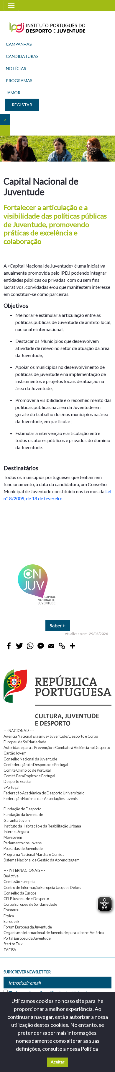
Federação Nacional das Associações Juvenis (41, 798)
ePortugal (11, 787)
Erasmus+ (12, 910)
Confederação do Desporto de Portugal (36, 764)
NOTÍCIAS (16, 68)
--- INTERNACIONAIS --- (24, 870)
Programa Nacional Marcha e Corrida (34, 854)
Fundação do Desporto (22, 809)
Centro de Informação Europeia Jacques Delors (42, 887)
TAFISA (10, 949)
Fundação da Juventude (23, 814)
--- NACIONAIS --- (19, 730)
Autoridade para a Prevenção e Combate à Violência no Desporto (57, 747)
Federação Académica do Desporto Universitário (44, 793)
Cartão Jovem (15, 753)
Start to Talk (13, 943)
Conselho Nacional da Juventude (30, 759)
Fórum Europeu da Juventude (28, 927)
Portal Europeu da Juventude (27, 938)
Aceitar (57, 1061)
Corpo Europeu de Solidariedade (30, 904)
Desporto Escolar (18, 781)
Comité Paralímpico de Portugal (29, 775)
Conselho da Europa (20, 893)
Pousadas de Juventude (23, 848)
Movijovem (13, 837)
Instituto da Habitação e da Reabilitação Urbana (42, 826)
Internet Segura (16, 831)
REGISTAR (22, 104)
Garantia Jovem (17, 820)
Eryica (9, 915)
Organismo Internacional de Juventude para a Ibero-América (54, 932)
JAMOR (13, 92)
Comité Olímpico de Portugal (27, 770)
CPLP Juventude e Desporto (26, 898)
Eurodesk (11, 921)
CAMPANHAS (19, 44)
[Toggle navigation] (11, 5)
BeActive (11, 876)
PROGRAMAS (19, 80)
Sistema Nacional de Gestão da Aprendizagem (42, 860)
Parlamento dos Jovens (23, 842)
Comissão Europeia (19, 881)
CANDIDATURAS (22, 56)
